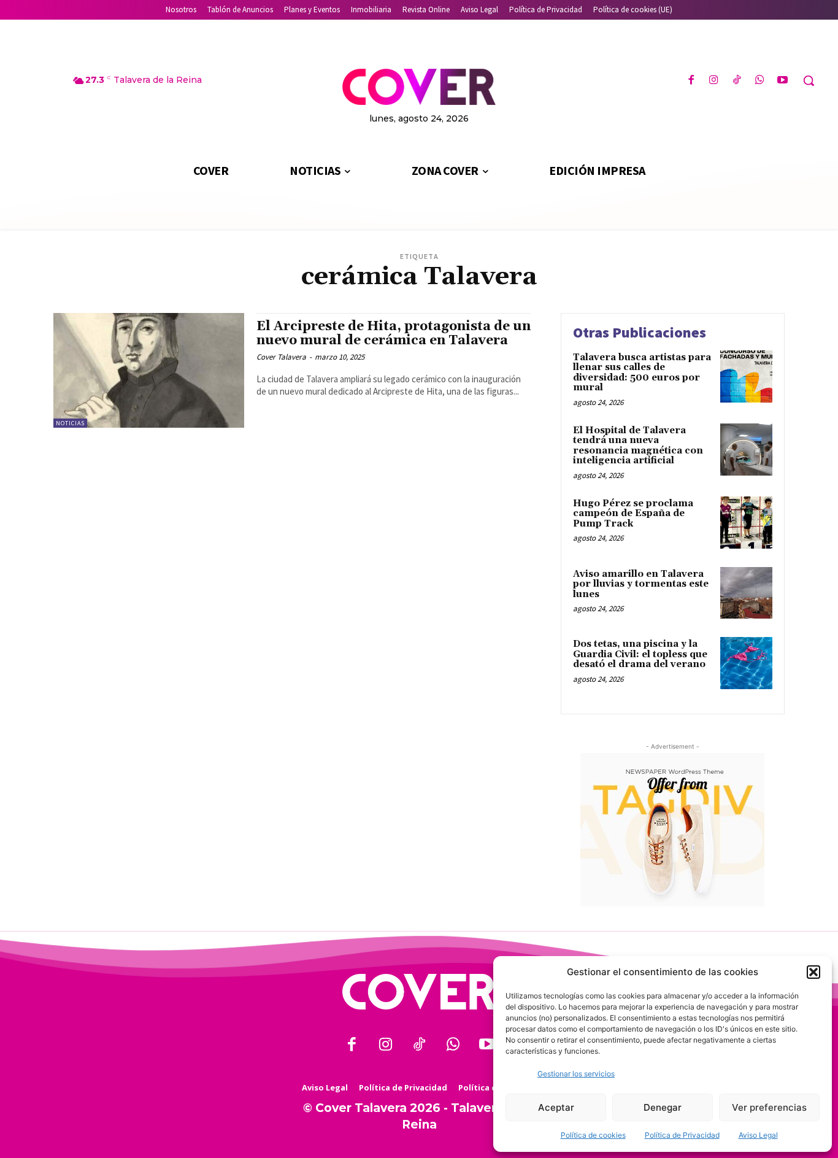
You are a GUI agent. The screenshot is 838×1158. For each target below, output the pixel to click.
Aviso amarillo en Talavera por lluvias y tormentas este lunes (641, 584)
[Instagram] (713, 80)
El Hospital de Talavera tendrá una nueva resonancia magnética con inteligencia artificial (638, 446)
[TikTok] (736, 80)
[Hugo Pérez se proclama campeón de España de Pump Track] (746, 522)
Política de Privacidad (682, 1135)
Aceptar (556, 1107)
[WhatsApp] (760, 80)
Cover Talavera (281, 357)
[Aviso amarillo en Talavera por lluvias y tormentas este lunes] (746, 593)
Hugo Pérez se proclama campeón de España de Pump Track (633, 514)
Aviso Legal (758, 1135)
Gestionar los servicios (576, 1073)
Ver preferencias (769, 1107)
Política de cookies (593, 1135)
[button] (813, 972)
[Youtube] (782, 80)
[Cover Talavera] (419, 992)
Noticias (70, 423)
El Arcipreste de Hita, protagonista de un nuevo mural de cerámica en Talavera (393, 333)
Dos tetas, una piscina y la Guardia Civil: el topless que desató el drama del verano (640, 654)
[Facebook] (691, 80)
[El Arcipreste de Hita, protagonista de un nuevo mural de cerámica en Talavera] (148, 370)
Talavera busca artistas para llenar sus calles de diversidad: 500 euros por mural (642, 373)
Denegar (663, 1107)
